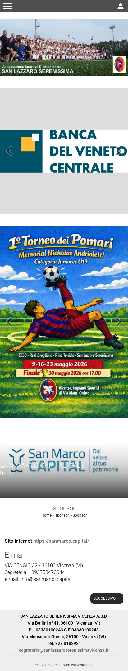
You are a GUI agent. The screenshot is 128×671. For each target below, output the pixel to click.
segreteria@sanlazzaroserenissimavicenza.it (64, 650)
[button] (8, 6)
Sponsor (80, 515)
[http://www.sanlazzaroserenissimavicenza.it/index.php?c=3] (64, 47)
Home (46, 515)
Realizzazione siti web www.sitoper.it (64, 665)
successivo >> (107, 598)
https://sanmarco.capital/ (61, 541)
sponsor (62, 515)
